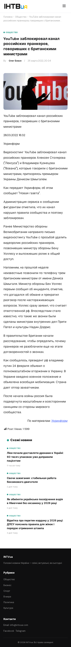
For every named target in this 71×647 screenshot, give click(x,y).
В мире (7, 596)
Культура (8, 608)
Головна (7, 16)
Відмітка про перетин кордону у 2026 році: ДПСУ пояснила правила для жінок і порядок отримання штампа (35, 524)
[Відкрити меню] (64, 6)
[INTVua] (15, 6)
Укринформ (59, 421)
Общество (21, 16)
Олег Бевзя (15, 60)
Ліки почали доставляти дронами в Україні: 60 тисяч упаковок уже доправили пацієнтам (35, 456)
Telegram (21, 630)
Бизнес (7, 585)
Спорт (6, 590)
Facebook (8, 630)
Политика (8, 602)
